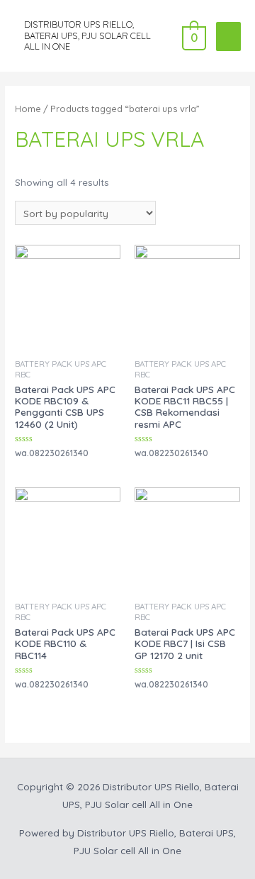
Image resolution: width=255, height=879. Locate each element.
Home (28, 108)
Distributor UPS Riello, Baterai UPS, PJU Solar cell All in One (87, 35)
